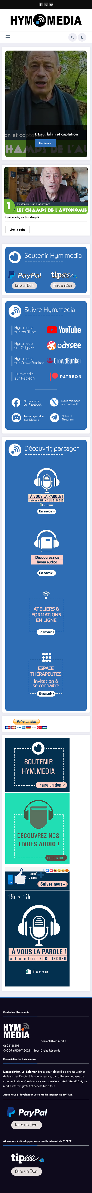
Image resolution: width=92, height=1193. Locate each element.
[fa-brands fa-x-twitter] (46, 4)
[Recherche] (72, 37)
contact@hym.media (53, 1041)
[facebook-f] (41, 4)
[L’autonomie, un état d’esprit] (46, 190)
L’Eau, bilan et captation (56, 134)
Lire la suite (45, 143)
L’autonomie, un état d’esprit (22, 217)
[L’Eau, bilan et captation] (46, 104)
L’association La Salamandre (22, 1071)
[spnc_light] (82, 37)
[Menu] (8, 37)
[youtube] (51, 4)
